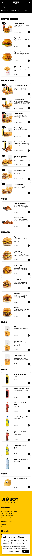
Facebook (3, 527)
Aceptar (26, 551)
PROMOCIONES (19, 11)
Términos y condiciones (7, 515)
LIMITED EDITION (9, 11)
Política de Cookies (22, 548)
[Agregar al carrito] (29, 32)
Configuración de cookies (14, 551)
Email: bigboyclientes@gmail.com (9, 511)
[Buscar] (2, 11)
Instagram (3, 524)
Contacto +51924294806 (7, 513)
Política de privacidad (6, 517)
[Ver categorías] (29, 10)
